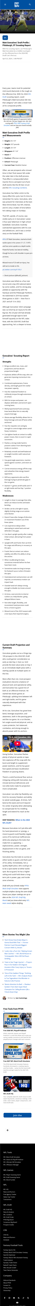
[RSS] (18, 1298)
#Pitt (4, 239)
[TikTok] (23, 1298)
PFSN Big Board (8, 1220)
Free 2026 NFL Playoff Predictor (14, 1030)
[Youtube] (17, 1302)
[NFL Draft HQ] (17, 1084)
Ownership (6, 1290)
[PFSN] (18, 4)
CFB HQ (5, 1235)
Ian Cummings (21, 998)
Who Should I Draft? (9, 1268)
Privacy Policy (7, 1288)
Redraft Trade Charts (10, 1265)
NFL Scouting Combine (18, 188)
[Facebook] (4, 1298)
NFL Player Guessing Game (12, 1175)
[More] (7, 1130)
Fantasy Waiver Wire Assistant (13, 1257)
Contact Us (6, 1285)
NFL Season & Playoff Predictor (13, 1159)
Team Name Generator (10, 1270)
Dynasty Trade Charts (10, 1263)
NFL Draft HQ (8, 1094)
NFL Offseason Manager (11, 1165)
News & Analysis (8, 1212)
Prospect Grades (8, 1225)
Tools (5, 1026)
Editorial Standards (9, 1280)
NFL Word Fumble (9, 1180)
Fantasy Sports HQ (9, 1250)
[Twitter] (28, 1298)
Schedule (6, 1240)
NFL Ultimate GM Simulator (12, 1162)
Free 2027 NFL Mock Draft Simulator (16, 1061)
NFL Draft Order (8, 1217)
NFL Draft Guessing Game (11, 1177)
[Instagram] (9, 1298)
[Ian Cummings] (5, 998)
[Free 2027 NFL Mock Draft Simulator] (17, 1051)
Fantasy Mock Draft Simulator (12, 1252)
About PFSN (7, 1283)
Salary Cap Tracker (9, 1197)
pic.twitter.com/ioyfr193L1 (12, 269)
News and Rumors (9, 1192)
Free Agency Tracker (9, 1194)
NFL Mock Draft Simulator (11, 1157)
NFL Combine (7, 1215)
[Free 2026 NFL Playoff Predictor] (17, 1020)
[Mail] (14, 1298)
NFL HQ (5, 1189)
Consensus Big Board (10, 1222)
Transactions (7, 1199)
